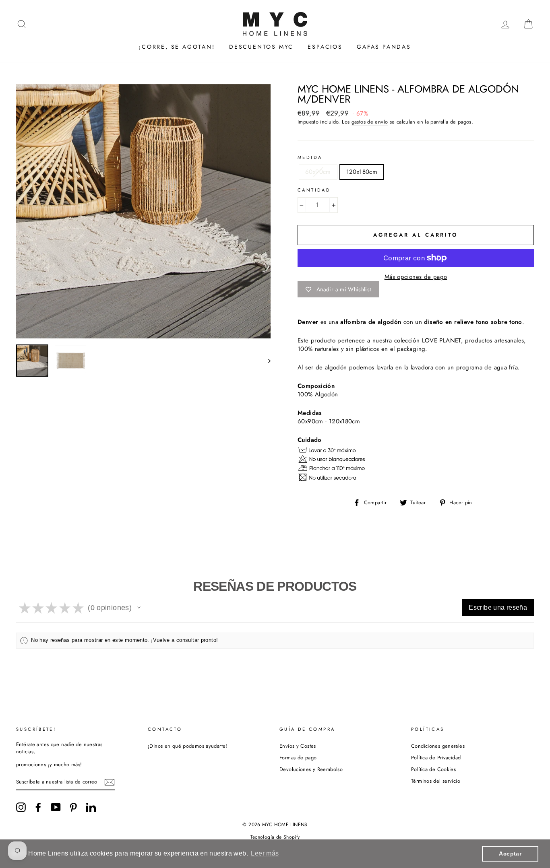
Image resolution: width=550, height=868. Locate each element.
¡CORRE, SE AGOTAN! (177, 47)
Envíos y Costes (297, 746)
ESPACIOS (325, 47)
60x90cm (318, 171)
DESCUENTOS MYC (261, 47)
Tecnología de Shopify (275, 837)
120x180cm (361, 171)
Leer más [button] (265, 853)
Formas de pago (297, 757)
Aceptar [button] (510, 853)
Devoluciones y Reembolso (311, 769)
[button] (139, 607)
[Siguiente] (266, 360)
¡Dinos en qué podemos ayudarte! (187, 746)
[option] (143, 211)
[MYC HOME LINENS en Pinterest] (73, 807)
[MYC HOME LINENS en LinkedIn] (91, 807)
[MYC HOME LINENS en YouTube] (56, 807)
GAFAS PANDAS (384, 47)
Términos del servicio (435, 781)
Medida (310, 158)
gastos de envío (370, 122)
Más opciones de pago (416, 277)
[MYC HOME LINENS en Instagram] (21, 807)
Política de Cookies (433, 769)
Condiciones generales (438, 746)
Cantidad (314, 190)
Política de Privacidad (436, 757)
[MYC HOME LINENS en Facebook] (38, 807)
